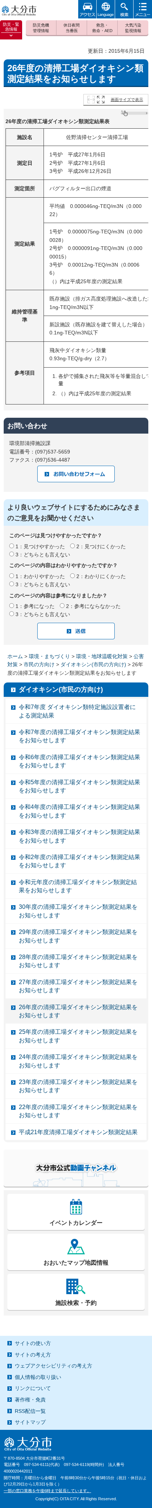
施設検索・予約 (76, 1303)
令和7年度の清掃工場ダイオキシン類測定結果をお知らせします (79, 736)
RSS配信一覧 (30, 1411)
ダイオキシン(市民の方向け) (93, 664)
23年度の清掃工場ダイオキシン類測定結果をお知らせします (78, 1086)
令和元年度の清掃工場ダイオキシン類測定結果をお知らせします (78, 886)
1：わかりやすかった (40, 576)
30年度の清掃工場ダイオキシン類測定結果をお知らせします (78, 911)
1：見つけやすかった (40, 546)
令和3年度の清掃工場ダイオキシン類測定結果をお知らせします (79, 836)
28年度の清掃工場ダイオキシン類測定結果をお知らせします (78, 961)
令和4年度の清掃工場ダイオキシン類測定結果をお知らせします (79, 811)
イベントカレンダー (76, 1223)
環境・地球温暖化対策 (102, 656)
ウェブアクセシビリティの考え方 (53, 1366)
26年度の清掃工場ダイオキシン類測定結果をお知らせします (78, 1011)
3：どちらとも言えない (42, 554)
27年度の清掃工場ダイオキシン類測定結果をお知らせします (78, 986)
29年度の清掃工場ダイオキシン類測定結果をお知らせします (78, 936)
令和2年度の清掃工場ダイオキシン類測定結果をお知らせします (79, 861)
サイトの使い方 (33, 1343)
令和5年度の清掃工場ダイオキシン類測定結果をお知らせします (79, 786)
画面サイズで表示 (127, 99)
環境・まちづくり (49, 656)
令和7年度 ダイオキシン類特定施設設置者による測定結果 (77, 711)
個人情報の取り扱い (38, 1377)
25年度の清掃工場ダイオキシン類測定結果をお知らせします (78, 1036)
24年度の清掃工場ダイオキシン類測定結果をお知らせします (78, 1061)
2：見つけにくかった (101, 546)
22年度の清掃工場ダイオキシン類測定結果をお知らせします (78, 1111)
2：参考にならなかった (93, 606)
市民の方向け (39, 664)
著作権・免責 (30, 1400)
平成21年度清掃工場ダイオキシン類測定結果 (78, 1132)
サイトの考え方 (33, 1355)
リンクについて (33, 1388)
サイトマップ (30, 1422)
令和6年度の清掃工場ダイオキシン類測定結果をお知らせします (79, 761)
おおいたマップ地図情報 (76, 1262)
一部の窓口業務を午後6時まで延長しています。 (47, 1490)
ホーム (15, 656)
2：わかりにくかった (101, 576)
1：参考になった (35, 606)
